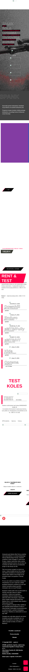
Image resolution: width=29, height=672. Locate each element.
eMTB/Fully (14, 329)
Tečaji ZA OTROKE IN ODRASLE (10, 200)
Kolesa (20, 421)
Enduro (11, 318)
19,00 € (12, 489)
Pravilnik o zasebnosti (14, 630)
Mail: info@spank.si (14, 666)
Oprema (11, 362)
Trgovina (10, 37)
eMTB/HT (12, 340)
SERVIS (8, 42)
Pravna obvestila (14, 634)
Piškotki (14, 637)
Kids (8, 351)
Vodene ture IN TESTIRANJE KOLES (13, 213)
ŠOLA (6, 28)
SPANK (7, 23)
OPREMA (9, 32)
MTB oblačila (5, 421)
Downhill (12, 307)
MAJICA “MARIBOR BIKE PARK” (13, 483)
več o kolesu (18, 399)
